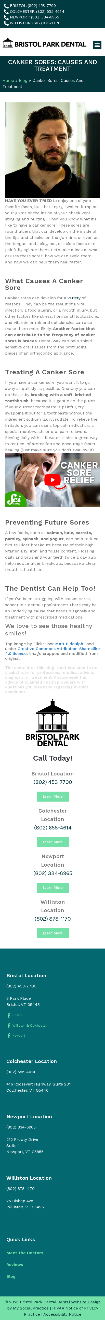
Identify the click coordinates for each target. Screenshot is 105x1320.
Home (8, 80)
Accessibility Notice (62, 1314)
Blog (23, 80)
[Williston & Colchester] (8, 1025)
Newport (18, 1035)
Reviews (14, 1264)
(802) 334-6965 (52, 873)
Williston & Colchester (29, 1025)
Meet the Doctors (24, 1252)
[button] (97, 45)
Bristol (17, 1015)
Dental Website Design (79, 1302)
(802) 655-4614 (53, 827)
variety (74, 297)
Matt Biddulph (69, 643)
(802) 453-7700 (52, 782)
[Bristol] (8, 1015)
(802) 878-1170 (52, 919)
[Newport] (8, 1035)
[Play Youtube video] (52, 480)
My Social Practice (31, 1308)
